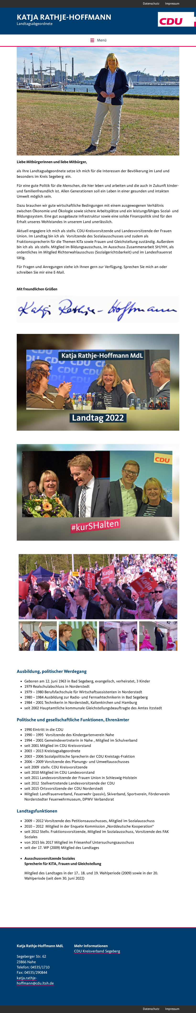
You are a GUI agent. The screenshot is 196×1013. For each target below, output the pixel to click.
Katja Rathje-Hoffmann (64, 17)
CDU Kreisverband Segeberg (97, 951)
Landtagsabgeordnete (35, 24)
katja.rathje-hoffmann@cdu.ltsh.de (35, 980)
